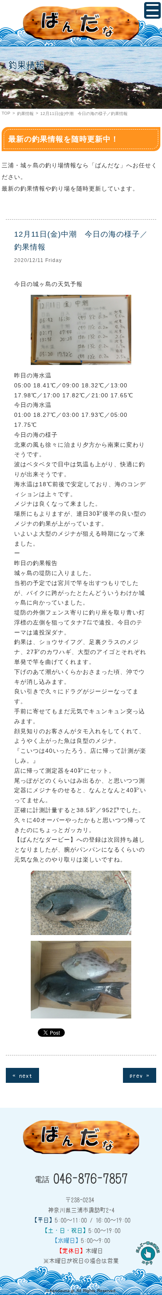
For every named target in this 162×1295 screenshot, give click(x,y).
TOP (6, 113)
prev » (140, 1075)
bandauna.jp (62, 1290)
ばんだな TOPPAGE (81, 23)
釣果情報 (25, 113)
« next (22, 1075)
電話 (81, 1177)
